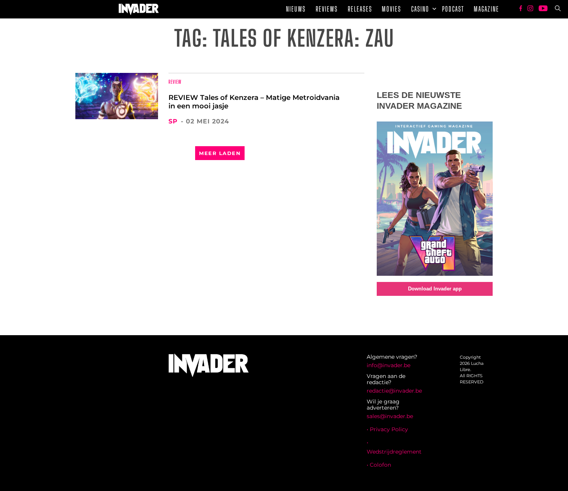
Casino (420, 9)
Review (175, 82)
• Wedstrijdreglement (394, 447)
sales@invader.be (390, 416)
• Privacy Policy (387, 429)
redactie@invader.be (394, 391)
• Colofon (379, 465)
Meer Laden (220, 153)
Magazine (486, 9)
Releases (360, 9)
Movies (391, 9)
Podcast (453, 9)
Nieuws (296, 9)
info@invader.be (388, 365)
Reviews (327, 9)
